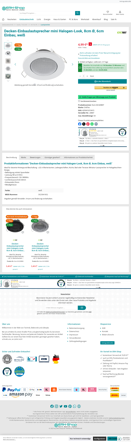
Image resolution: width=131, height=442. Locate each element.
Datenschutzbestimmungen (55, 312)
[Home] (4, 19)
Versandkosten (75, 338)
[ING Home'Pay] (54, 389)
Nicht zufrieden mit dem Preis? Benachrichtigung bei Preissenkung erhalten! (100, 54)
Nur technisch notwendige (80, 439)
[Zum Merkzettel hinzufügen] (23, 232)
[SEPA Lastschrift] (39, 389)
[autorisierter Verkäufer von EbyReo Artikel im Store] (7, 371)
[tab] (11, 157)
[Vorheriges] (15, 64)
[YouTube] (65, 406)
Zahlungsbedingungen (78, 341)
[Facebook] (52, 406)
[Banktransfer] (5, 395)
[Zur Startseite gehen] (13, 8)
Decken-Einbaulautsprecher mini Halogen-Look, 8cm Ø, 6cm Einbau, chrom (40, 247)
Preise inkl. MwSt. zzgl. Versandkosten (89, 58)
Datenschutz (74, 331)
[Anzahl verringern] (80, 76)
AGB (90, 312)
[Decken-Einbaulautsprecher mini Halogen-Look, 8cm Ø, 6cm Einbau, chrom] (40, 225)
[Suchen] (77, 13)
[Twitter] (61, 406)
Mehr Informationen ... (9, 439)
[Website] (79, 406)
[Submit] (82, 308)
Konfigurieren (99, 439)
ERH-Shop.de (60, 428)
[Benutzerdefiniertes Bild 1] (114, 389)
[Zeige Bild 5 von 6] (49, 84)
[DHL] (114, 395)
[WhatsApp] (74, 406)
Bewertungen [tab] (35, 157)
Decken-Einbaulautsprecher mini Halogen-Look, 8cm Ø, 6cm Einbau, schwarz (15, 247)
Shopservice (105, 324)
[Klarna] (47, 389)
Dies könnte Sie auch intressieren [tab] (19, 209)
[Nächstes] (72, 64)
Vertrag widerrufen (125, 1)
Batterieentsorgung (76, 328)
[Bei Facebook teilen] (80, 124)
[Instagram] (56, 406)
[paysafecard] (76, 389)
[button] (111, 88)
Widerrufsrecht (108, 335)
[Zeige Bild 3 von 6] (42, 84)
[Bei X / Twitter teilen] (84, 124)
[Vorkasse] (37, 395)
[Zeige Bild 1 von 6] (34, 84)
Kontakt (105, 331)
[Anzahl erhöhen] (87, 76)
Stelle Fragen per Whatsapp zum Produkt (98, 97)
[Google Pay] (32, 389)
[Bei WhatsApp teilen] (92, 124)
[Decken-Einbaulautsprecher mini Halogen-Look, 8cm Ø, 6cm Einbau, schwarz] (15, 225)
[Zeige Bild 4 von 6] (46, 84)
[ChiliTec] (122, 33)
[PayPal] (11, 389)
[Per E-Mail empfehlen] (96, 124)
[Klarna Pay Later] (92, 389)
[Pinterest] (70, 406)
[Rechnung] (47, 395)
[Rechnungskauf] (24, 389)
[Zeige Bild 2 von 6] (38, 84)
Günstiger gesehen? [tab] (52, 157)
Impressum (73, 335)
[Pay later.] (84, 389)
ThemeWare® (77, 428)
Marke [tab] (23, 157)
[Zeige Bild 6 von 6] (53, 84)
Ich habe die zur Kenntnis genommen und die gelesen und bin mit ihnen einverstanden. (64, 313)
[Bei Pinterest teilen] (88, 124)
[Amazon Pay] (20, 395)
